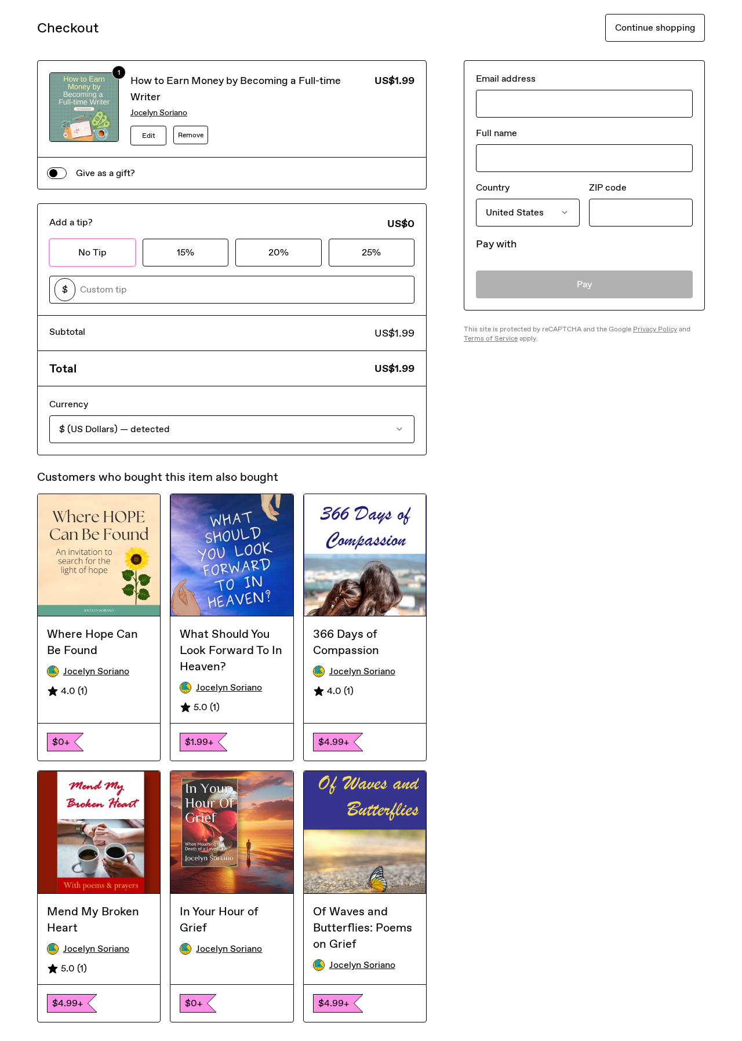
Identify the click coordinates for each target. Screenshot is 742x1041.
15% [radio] (185, 252)
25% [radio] (371, 252)
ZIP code (608, 187)
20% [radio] (278, 252)
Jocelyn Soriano (158, 113)
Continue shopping (655, 27)
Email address (506, 78)
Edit (148, 136)
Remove (190, 135)
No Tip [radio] (92, 252)
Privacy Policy (655, 329)
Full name (496, 132)
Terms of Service (491, 338)
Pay (584, 284)
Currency (68, 404)
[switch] (57, 173)
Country (493, 187)
